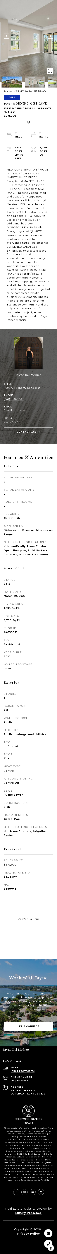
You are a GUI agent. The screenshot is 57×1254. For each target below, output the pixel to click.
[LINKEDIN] (33, 1192)
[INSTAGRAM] (24, 1192)
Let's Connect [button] (29, 1026)
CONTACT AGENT (28, 432)
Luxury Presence (28, 1213)
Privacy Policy (28, 1233)
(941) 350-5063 (14, 399)
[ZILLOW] (41, 1192)
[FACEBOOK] (16, 1192)
